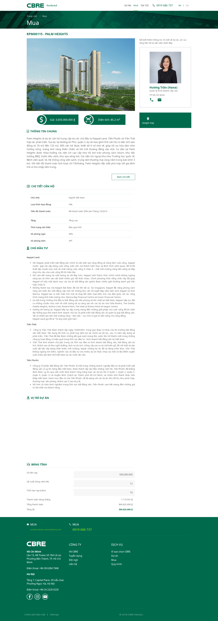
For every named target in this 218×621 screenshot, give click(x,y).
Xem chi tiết (123, 177)
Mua (135, 5)
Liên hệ (73, 564)
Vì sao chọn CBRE (121, 551)
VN (179, 5)
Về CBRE (73, 551)
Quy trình (116, 564)
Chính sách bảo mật (34, 614)
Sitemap (54, 614)
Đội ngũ (73, 560)
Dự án (127, 5)
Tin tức (145, 5)
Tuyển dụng (75, 555)
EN (187, 5)
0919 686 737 (164, 5)
